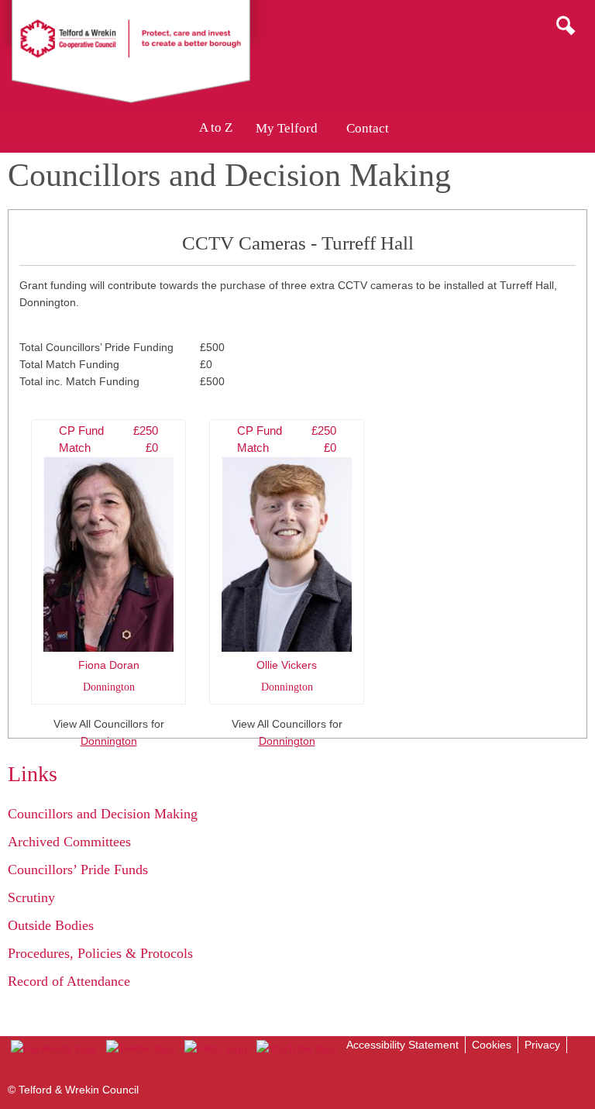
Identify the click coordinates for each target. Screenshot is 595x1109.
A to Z (215, 128)
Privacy (542, 1044)
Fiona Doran (108, 559)
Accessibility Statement (402, 1044)
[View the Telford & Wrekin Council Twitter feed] (139, 1048)
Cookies (491, 1044)
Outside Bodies (51, 925)
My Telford (287, 128)
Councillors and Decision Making (103, 813)
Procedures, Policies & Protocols (100, 953)
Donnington (109, 741)
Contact (367, 128)
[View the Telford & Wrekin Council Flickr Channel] (215, 1048)
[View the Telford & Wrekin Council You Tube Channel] (296, 1048)
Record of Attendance (69, 981)
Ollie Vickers (286, 559)
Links (32, 774)
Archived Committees (69, 841)
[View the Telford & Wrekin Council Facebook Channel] (53, 1048)
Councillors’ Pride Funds (78, 869)
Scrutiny (31, 897)
